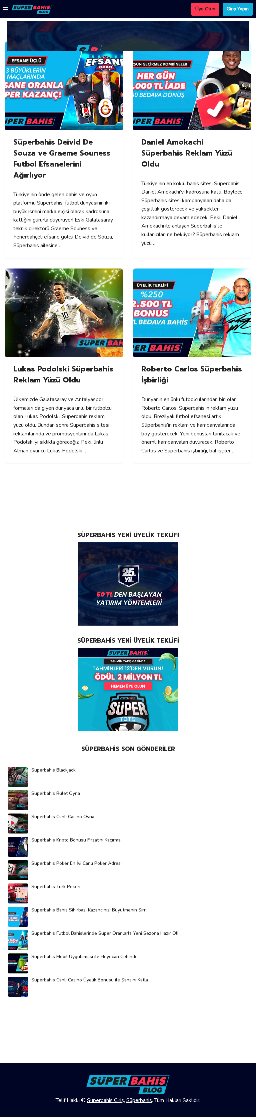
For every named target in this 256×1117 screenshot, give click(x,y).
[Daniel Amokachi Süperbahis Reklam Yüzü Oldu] (192, 85)
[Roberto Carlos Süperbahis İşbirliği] (192, 313)
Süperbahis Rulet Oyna (55, 793)
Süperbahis (139, 1100)
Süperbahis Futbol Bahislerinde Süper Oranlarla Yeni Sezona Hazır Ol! (104, 933)
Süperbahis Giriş (105, 1100)
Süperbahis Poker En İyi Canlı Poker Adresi (76, 863)
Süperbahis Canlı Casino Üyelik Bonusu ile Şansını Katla (89, 980)
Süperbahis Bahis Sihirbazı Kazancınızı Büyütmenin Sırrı (89, 910)
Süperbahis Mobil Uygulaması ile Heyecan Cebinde (84, 956)
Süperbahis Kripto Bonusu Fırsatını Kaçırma (76, 840)
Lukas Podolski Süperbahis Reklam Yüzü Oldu (63, 374)
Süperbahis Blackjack (53, 770)
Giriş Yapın (238, 9)
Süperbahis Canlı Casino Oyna (62, 817)
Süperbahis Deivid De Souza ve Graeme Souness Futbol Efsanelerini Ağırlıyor (61, 159)
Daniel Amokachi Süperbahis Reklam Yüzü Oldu (186, 153)
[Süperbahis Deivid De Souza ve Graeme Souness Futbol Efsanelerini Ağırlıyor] (64, 85)
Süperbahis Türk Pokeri (55, 886)
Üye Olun (205, 9)
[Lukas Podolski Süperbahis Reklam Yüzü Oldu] (64, 313)
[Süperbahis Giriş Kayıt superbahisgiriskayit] (32, 9)
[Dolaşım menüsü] (5, 9)
